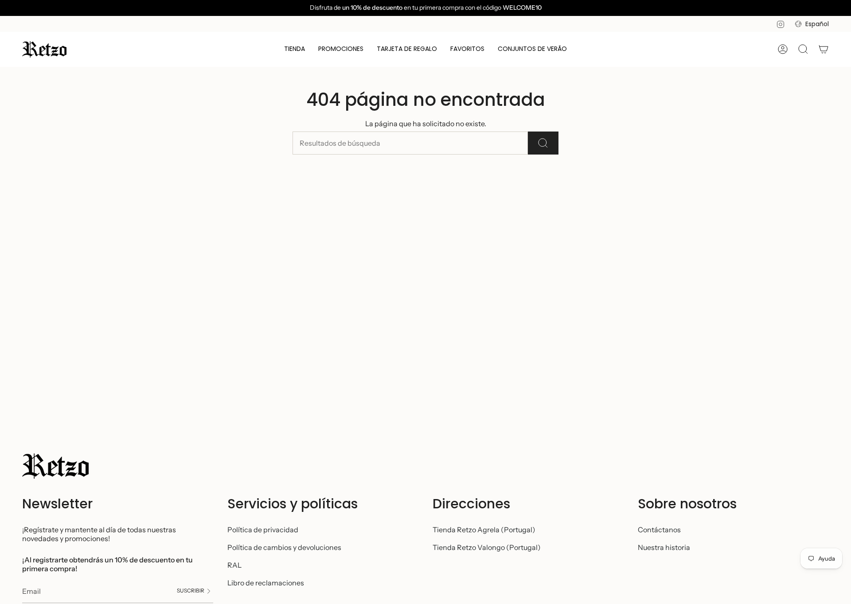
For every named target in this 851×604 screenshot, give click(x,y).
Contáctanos (659, 529)
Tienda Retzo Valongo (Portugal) (487, 547)
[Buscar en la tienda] (543, 143)
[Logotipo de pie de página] (55, 466)
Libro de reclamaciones (265, 582)
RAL (234, 565)
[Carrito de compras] (823, 49)
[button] (294, 49)
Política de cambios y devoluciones (284, 547)
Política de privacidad (262, 529)
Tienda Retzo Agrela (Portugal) (484, 529)
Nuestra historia (664, 547)
